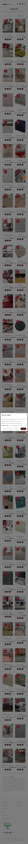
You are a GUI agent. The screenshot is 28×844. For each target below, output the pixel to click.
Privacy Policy (5, 425)
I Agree (23, 428)
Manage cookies (8, 428)
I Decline (17, 428)
